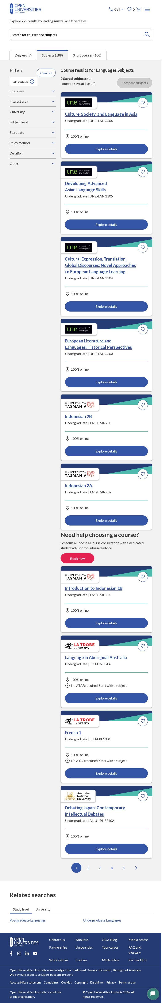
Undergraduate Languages (100, 801)
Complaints (50, 979)
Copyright (81, 979)
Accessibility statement (25, 979)
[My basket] (138, 9)
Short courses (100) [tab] (87, 55)
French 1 (22, 465)
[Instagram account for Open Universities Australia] (19, 932)
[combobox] (81, 34)
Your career (46, 949)
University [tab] (42, 790)
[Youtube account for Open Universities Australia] (35, 932)
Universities (18, 949)
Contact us (17, 941)
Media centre (104, 941)
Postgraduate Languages (27, 801)
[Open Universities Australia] (25, 12)
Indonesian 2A (99, 287)
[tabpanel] (81, 470)
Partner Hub (47, 957)
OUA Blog (74, 941)
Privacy (111, 979)
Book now (132, 340)
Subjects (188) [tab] (52, 55)
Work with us (104, 949)
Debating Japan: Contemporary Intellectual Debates (105, 471)
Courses (129, 949)
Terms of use (126, 979)
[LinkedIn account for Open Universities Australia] (27, 932)
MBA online (18, 957)
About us (44, 941)
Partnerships (132, 941)
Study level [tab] (20, 790)
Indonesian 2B (27, 287)
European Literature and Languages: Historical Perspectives (108, 205)
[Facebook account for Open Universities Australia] (11, 932)
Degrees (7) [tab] (23, 55)
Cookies (66, 979)
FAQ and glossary (79, 949)
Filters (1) (135, 74)
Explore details (43, 164)
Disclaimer (97, 979)
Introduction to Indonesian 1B (42, 378)
